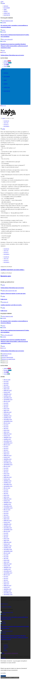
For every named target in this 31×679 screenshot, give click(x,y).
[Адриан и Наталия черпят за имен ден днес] (9, 290)
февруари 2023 (8, 455)
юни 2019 (6, 535)
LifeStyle (7, 13)
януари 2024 (7, 435)
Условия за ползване (6, 606)
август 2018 (7, 553)
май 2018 (6, 558)
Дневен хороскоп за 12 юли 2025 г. (12, 270)
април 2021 (6, 495)
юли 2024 (6, 424)
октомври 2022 (8, 462)
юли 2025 (6, 403)
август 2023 (7, 444)
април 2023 (6, 451)
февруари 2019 (7, 542)
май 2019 (6, 536)
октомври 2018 (8, 549)
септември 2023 (8, 442)
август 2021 (7, 488)
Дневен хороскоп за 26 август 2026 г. (11, 305)
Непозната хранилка (11, 653)
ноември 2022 (7, 460)
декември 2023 (7, 437)
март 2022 (6, 475)
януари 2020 (7, 522)
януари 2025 (7, 414)
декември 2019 (7, 524)
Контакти (7, 15)
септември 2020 (8, 507)
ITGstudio (3, 658)
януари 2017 (7, 587)
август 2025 (7, 401)
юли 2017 (6, 576)
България (7, 7)
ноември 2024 (7, 417)
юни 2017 (6, 578)
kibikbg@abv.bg (4, 603)
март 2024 (6, 432)
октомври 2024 (8, 419)
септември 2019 (8, 529)
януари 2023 (7, 457)
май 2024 (6, 428)
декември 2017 (7, 567)
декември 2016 (7, 589)
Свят (5, 9)
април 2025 (6, 408)
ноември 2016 (7, 590)
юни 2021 (6, 491)
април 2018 (6, 560)
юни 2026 (6, 383)
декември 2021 (7, 480)
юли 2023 (6, 446)
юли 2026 (6, 381)
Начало (6, 6)
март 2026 (6, 388)
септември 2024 (8, 421)
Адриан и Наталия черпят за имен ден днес (13, 293)
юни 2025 (6, 404)
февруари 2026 (8, 390)
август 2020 (7, 509)
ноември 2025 (7, 395)
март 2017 (6, 583)
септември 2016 (8, 594)
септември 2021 (8, 486)
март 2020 (6, 518)
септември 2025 (8, 399)
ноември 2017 (7, 569)
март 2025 (6, 410)
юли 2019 (6, 533)
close (2, 1)
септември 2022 (8, 464)
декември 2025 (7, 394)
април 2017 (6, 581)
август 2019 (7, 531)
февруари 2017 (7, 585)
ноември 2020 (7, 504)
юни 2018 (6, 556)
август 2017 (7, 574)
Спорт (6, 11)
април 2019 (6, 538)
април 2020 (6, 516)
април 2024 (6, 430)
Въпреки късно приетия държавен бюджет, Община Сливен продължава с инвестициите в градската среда (14, 45)
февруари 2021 (7, 498)
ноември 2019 (7, 525)
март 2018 (6, 562)
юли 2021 (6, 489)
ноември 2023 (7, 439)
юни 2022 (6, 469)
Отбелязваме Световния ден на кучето (12, 55)
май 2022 (6, 471)
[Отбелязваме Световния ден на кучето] (3, 50)
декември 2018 (7, 545)
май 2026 (6, 385)
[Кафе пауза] (3, 128)
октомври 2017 (8, 571)
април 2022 (6, 473)
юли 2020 (6, 511)
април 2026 (6, 386)
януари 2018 (7, 565)
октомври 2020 (8, 506)
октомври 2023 (8, 441)
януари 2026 (7, 392)
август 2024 (7, 423)
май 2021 (6, 493)
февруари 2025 (7, 412)
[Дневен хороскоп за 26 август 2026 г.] (4, 302)
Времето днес (6, 276)
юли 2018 (6, 554)
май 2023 (6, 450)
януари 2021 (7, 500)
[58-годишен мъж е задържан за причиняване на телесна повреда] (7, 20)
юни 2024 (6, 426)
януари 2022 (7, 479)
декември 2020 (8, 502)
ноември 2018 (7, 547)
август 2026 (7, 379)
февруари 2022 (8, 477)
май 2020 (6, 515)
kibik (3, 118)
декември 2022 (7, 459)
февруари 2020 (8, 520)
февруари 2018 (7, 563)
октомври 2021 (8, 484)
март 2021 (6, 497)
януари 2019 (7, 544)
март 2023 (6, 453)
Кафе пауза (4, 299)
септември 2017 (8, 572)
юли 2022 (6, 468)
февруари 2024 (8, 433)
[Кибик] (3, 3)
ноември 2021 (7, 482)
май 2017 (6, 580)
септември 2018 (8, 551)
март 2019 (6, 540)
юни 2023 (6, 448)
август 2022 (7, 466)
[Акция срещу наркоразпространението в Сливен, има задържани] (3, 30)
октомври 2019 (8, 527)
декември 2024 (7, 415)
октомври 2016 (8, 592)
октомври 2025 (8, 397)
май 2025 (6, 406)
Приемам (3, 676)
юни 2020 (6, 513)
